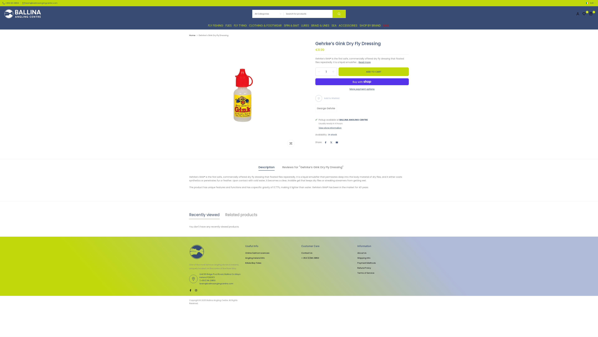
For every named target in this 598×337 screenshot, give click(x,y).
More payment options (362, 89)
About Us (361, 253)
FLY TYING (240, 25)
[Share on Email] (337, 142)
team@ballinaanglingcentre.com (41, 3)
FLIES (228, 25)
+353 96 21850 (12, 3)
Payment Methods (366, 262)
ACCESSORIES (348, 25)
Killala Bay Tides (253, 262)
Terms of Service (365, 272)
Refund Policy (364, 267)
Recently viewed (204, 214)
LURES (305, 25)
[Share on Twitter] (331, 142)
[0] (584, 14)
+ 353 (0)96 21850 (310, 257)
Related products (241, 214)
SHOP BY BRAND (370, 25)
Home (192, 35)
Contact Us (306, 253)
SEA (334, 25)
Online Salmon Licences (257, 253)
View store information (330, 128)
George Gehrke (326, 108)
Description (267, 167)
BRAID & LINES (320, 25)
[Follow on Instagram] (196, 290)
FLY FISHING (215, 25)
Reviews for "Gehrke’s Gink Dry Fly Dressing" (312, 167)
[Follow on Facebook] (190, 290)
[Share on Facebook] (325, 142)
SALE (386, 25)
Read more (365, 62)
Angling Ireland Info (255, 257)
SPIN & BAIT (291, 25)
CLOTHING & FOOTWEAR (265, 25)
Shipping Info (363, 257)
